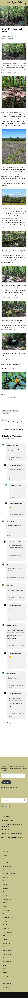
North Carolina (7, 932)
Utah (4, 969)
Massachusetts (7, 899)
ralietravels (10, 521)
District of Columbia (9, 873)
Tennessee (6, 958)
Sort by (3, 804)
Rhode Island (7, 947)
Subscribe (6, 782)
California (6, 862)
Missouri (6, 906)
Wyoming (6, 987)
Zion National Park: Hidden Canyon (12, 837)
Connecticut (7, 866)
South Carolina (7, 950)
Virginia (5, 976)
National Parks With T (14, 3)
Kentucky (6, 888)
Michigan (6, 903)
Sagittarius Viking (12, 445)
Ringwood (15, 410)
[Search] (24, 4)
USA (4, 965)
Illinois (5, 884)
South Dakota (7, 954)
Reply (10, 459)
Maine (5, 892)
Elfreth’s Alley (6, 830)
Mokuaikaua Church (7, 821)
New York (6, 928)
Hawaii (5, 881)
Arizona (5, 859)
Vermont (6, 972)
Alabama (5, 851)
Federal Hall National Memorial (11, 833)
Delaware (6, 870)
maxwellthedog (12, 625)
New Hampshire (8, 917)
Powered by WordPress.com (14, 995)
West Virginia (7, 983)
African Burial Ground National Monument (11, 825)
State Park (5, 413)
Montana (6, 910)
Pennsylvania (7, 943)
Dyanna (9, 565)
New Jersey (6, 921)
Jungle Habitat (6, 410)
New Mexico (7, 925)
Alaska (5, 855)
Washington (7, 980)
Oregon (5, 939)
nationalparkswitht (7, 38)
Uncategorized (7, 961)
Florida (5, 877)
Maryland (6, 895)
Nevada (5, 914)
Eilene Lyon (10, 585)
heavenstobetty (12, 673)
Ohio (4, 936)
